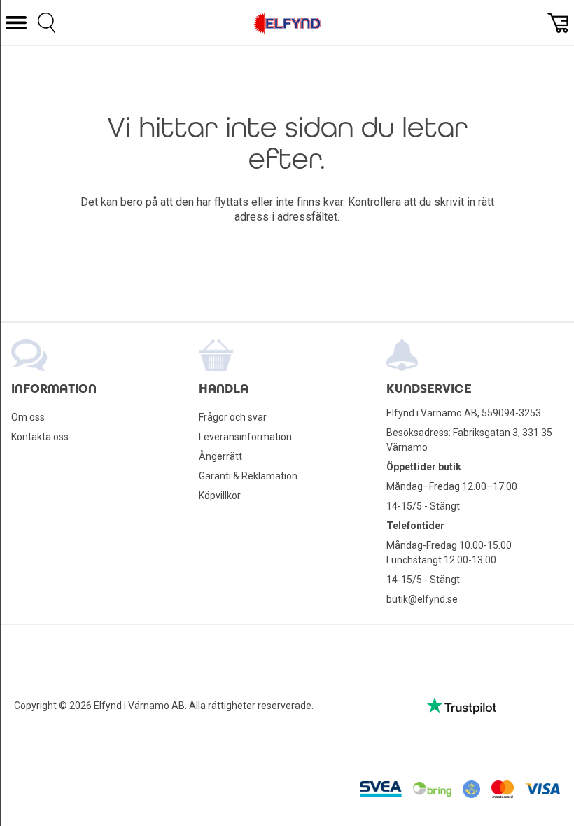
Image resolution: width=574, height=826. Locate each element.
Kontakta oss (40, 436)
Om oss (28, 417)
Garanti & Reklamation (248, 476)
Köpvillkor (220, 495)
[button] (16, 22)
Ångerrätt (220, 456)
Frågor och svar (233, 417)
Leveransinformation (245, 436)
